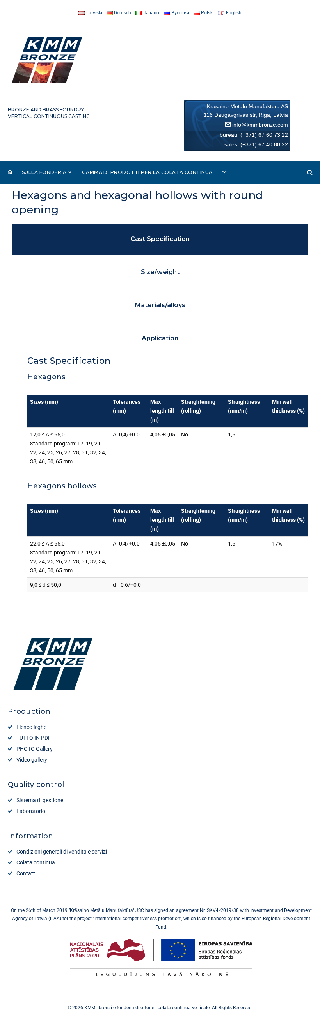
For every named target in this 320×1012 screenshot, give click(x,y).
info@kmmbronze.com (260, 124)
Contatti (26, 873)
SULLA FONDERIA (44, 172)
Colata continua (35, 862)
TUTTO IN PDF (33, 738)
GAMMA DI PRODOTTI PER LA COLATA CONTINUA (147, 172)
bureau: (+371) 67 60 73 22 (254, 135)
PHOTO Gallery (34, 749)
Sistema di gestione (39, 800)
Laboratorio (30, 811)
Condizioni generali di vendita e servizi (61, 851)
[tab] (160, 289)
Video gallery (31, 760)
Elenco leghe (31, 727)
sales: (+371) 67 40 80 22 (256, 144)
